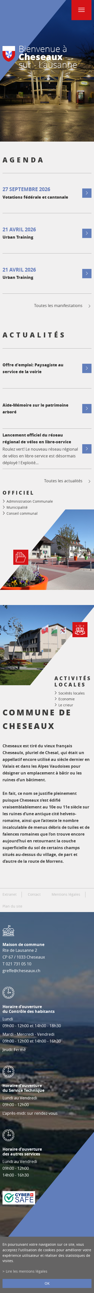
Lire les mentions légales (26, 1271)
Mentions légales (66, 894)
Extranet (10, 894)
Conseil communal (22, 513)
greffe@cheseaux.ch (21, 970)
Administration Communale (30, 501)
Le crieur (65, 704)
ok (47, 1283)
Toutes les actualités (63, 481)
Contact (34, 894)
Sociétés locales (71, 693)
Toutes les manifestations (58, 305)
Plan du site (12, 906)
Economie (66, 699)
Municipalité (17, 507)
